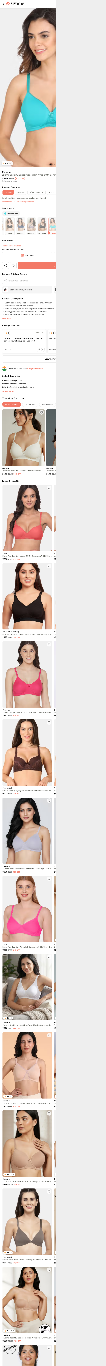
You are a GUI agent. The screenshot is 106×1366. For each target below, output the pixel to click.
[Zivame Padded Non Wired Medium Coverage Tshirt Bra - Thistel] (27, 831)
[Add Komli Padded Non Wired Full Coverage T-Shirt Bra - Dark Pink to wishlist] (49, 879)
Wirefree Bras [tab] (47, 404)
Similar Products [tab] (11, 404)
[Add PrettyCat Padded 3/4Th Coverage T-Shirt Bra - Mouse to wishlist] (49, 1191)
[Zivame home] (15, 4)
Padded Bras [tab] (30, 404)
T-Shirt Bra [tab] (53, 192)
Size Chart (29, 255)
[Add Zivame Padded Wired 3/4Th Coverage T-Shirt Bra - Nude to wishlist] (49, 1113)
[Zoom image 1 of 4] (53, 87)
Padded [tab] (8, 192)
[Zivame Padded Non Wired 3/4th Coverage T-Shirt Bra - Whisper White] (23, 437)
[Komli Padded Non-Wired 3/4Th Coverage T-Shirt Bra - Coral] (27, 518)
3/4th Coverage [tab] (36, 192)
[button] (3, 4)
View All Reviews (53, 359)
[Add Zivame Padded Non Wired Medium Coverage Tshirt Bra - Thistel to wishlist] (49, 800)
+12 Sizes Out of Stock (11, 246)
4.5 (7, 163)
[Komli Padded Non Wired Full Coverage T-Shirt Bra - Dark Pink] (27, 909)
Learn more (7, 201)
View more (6, 318)
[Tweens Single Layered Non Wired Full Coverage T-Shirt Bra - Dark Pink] (27, 674)
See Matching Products (24, 201)
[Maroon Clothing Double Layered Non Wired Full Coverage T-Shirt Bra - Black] (27, 596)
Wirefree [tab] (20, 192)
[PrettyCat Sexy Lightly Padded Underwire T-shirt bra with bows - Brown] (27, 752)
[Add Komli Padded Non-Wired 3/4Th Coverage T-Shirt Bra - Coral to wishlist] (49, 488)
